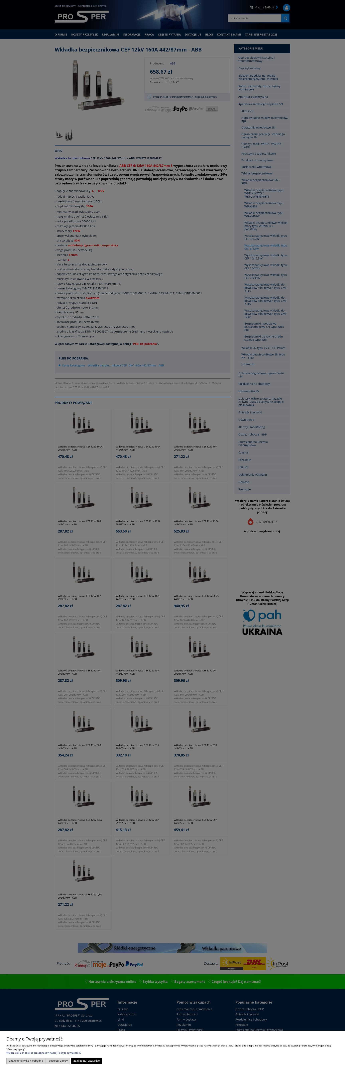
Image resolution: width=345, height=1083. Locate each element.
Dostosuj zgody (58, 1060)
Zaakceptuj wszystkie (86, 1060)
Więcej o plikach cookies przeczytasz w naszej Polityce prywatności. (43, 1052)
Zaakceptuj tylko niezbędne (26, 1060)
